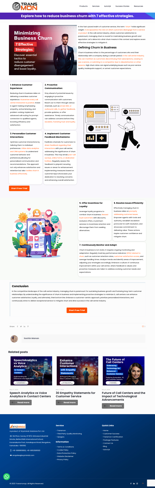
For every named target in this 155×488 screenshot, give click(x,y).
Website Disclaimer (65, 456)
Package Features (111, 440)
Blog (105, 446)
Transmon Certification (113, 437)
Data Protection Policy (66, 453)
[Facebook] (131, 483)
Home (105, 430)
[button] (6, 476)
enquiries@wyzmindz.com (23, 455)
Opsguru (60, 437)
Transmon (61, 430)
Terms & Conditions (65, 447)
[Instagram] (137, 483)
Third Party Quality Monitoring (69, 433)
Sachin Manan (31, 338)
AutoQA (106, 449)
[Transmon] (25, 6)
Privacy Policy (62, 459)
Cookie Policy (62, 450)
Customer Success (111, 433)
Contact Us (108, 443)
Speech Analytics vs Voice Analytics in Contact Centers (30, 394)
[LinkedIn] (134, 483)
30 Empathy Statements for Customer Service (75, 394)
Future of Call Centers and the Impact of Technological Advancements (123, 396)
